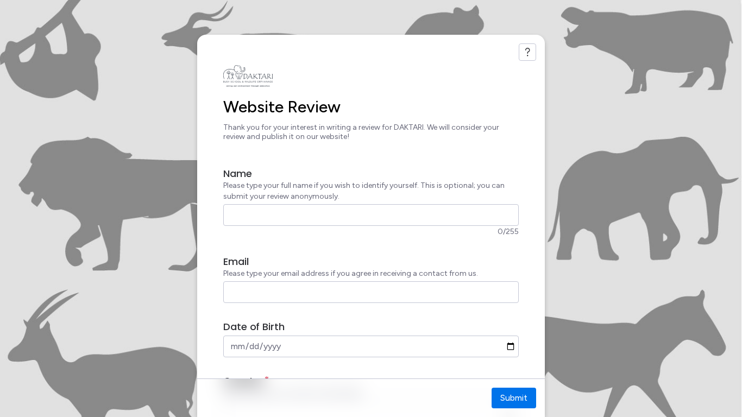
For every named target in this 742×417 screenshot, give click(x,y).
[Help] (527, 52)
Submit (513, 398)
